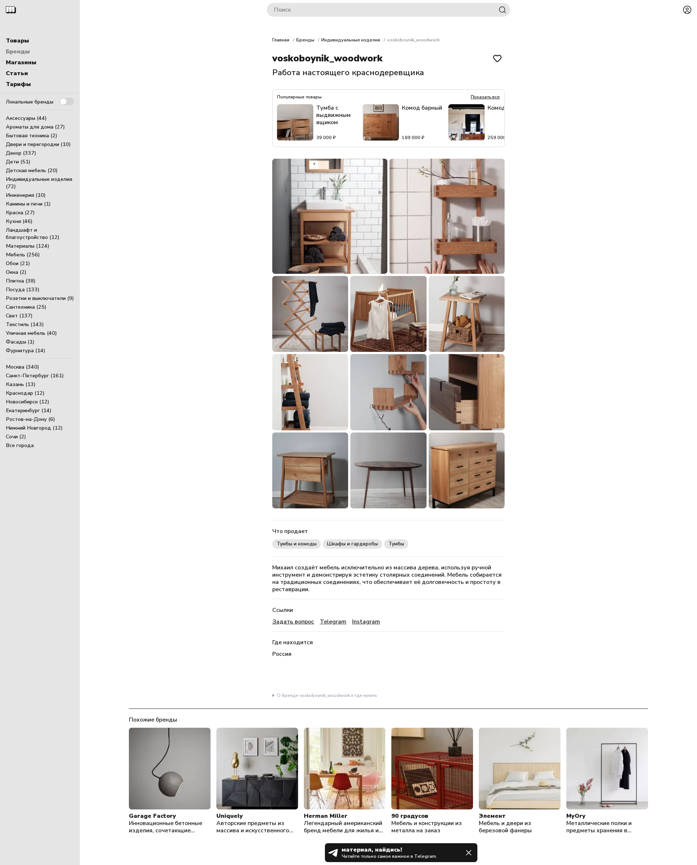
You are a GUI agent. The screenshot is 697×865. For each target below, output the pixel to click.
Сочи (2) (16, 436)
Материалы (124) (27, 245)
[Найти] (502, 9)
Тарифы (18, 84)
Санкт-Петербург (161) (35, 375)
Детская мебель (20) (32, 170)
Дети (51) (18, 161)
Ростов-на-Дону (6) (30, 419)
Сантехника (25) (26, 306)
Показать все (485, 97)
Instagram (366, 621)
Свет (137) (19, 315)
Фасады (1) (20, 341)
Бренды (18, 52)
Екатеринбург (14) (29, 410)
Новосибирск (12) (27, 401)
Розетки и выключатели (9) (40, 298)
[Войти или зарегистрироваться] (687, 9)
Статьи (17, 73)
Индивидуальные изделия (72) (39, 182)
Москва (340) (22, 366)
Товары (17, 41)
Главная (280, 40)
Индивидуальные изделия (350, 40)
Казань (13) (21, 384)
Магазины (21, 62)
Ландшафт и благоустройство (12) (33, 233)
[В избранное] (497, 58)
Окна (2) (16, 272)
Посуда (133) (23, 289)
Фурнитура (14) (25, 350)
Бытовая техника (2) (31, 135)
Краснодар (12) (25, 393)
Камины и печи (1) (28, 203)
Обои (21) (18, 263)
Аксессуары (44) (26, 118)
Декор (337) (21, 153)
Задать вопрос (293, 621)
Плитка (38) (21, 280)
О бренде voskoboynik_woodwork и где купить (327, 695)
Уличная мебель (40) (31, 333)
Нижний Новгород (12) (34, 427)
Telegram (333, 621)
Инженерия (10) (26, 195)
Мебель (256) (23, 254)
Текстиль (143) (25, 324)
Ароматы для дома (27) (35, 126)
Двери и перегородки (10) (38, 144)
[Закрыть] (468, 852)
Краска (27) (20, 212)
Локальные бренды (29, 101)
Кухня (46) (19, 221)
